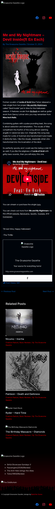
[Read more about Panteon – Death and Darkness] (27, 371)
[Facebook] (27, 278)
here (39, 204)
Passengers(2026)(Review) (18, 468)
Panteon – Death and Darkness (23, 394)
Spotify (33, 214)
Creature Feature (12, 343)
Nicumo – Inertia (15, 338)
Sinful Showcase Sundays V (19, 464)
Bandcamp (24, 214)
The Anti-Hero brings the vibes (20, 471)
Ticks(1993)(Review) (16, 474)
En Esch (33, 111)
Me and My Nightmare (37, 105)
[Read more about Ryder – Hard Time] (14, 408)
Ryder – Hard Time (16, 412)
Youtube (41, 214)
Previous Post (8, 291)
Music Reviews (25, 343)
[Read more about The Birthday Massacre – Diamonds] (21, 427)
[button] (27, 9)
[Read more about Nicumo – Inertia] (19, 322)
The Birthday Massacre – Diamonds (25, 431)
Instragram (7, 217)
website (15, 214)
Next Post (48, 291)
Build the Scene (36, 494)
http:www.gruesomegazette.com (19, 271)
